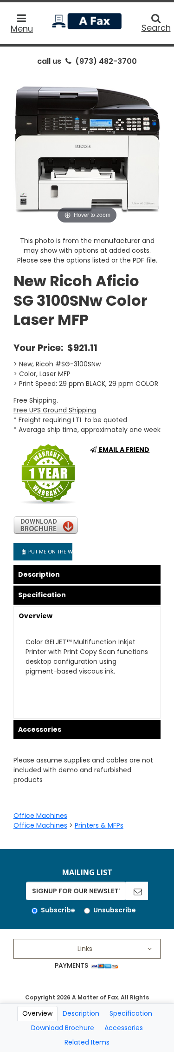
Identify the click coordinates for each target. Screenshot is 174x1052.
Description (39, 574)
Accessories (39, 729)
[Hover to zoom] (87, 148)
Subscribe (58, 910)
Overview (35, 615)
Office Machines (40, 815)
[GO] (137, 891)
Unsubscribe (114, 910)
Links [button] (84, 948)
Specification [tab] (131, 1013)
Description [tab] (81, 1013)
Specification (42, 595)
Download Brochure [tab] (62, 1027)
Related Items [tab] (87, 1042)
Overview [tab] (37, 1013)
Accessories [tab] (123, 1027)
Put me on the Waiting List (49, 551)
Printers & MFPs (99, 825)
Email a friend (123, 449)
